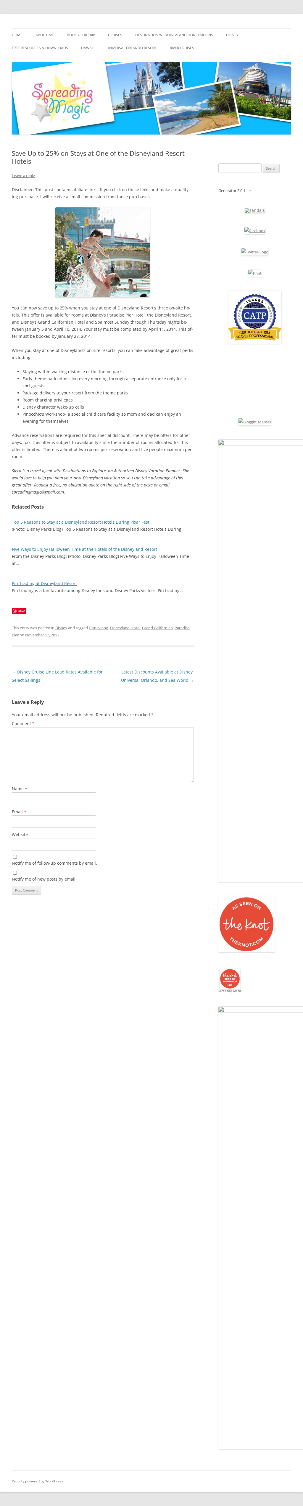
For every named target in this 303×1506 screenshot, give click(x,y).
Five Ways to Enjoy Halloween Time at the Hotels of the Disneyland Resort (84, 549)
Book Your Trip (81, 34)
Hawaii (87, 47)
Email (19, 812)
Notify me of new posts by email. (44, 879)
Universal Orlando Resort (132, 47)
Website (20, 834)
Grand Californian (157, 627)
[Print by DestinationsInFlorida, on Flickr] (255, 273)
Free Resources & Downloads (40, 47)
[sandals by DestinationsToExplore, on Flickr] (255, 210)
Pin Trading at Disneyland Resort (44, 583)
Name (19, 788)
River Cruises (182, 47)
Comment (23, 723)
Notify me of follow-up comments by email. (54, 863)
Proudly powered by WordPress (37, 1481)
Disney (232, 34)
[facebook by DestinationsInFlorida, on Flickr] (254, 230)
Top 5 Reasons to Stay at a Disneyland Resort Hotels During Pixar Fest (80, 522)
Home (17, 34)
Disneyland (98, 627)
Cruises (115, 34)
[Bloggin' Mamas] (254, 422)
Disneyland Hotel (125, 627)
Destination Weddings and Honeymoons (174, 34)
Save (21, 611)
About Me (45, 34)
